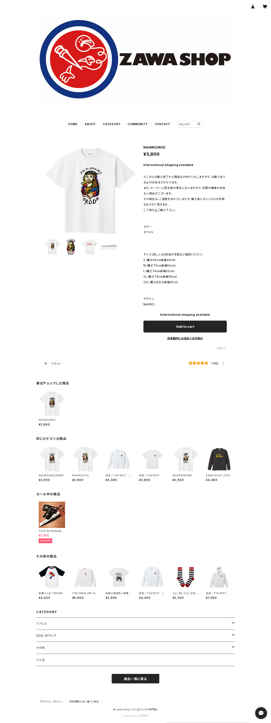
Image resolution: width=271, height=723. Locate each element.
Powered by (131, 715)
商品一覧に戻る (135, 679)
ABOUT (90, 124)
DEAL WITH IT (46, 635)
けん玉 (40, 659)
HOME (73, 124)
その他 (40, 647)
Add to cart (185, 327)
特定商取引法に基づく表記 (84, 701)
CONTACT (162, 124)
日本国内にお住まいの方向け (185, 338)
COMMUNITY (137, 124)
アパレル (41, 623)
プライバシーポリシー (51, 701)
